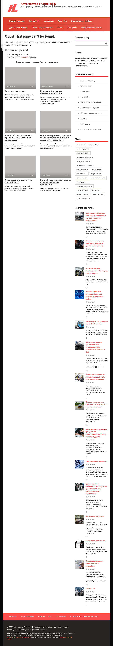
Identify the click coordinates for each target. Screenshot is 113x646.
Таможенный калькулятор (96, 461)
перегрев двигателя (83, 161)
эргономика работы (83, 198)
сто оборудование (82, 182)
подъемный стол (82, 169)
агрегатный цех (93, 145)
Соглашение (61, 616)
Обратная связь (27, 616)
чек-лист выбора (82, 194)
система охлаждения (98, 178)
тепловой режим (82, 190)
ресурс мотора (96, 174)
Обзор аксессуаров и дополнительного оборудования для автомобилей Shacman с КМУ (95, 347)
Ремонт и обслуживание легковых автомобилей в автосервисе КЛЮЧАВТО (95, 377)
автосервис (80, 145)
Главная (12, 616)
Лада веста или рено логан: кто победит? (18, 181)
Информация (90, 224)
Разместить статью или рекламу (84, 616)
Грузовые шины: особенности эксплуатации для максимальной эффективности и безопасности (96, 489)
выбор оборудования (83, 149)
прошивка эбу (96, 169)
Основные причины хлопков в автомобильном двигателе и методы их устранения (55, 137)
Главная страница (16, 21)
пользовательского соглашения (18, 637)
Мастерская (49, 21)
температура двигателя (84, 186)
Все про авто (34, 21)
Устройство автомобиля (91, 28)
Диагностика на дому (18, 28)
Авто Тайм (62, 21)
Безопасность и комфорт (81, 21)
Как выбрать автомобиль (95, 541)
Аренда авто (90, 589)
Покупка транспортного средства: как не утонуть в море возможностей (96, 404)
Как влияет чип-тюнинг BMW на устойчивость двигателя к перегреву (95, 243)
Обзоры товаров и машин (42, 28)
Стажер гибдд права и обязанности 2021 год (51, 92)
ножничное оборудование (85, 157)
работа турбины (81, 174)
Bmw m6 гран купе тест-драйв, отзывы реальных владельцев (55, 182)
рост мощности (81, 178)
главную (24, 57)
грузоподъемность (82, 153)
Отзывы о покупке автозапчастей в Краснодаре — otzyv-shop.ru (97, 270)
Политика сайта (44, 616)
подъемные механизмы (84, 165)
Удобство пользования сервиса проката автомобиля (94, 563)
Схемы (60, 28)
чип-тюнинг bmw (97, 194)
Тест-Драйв (72, 28)
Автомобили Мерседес (95, 516)
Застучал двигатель (15, 91)
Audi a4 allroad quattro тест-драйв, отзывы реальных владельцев (18, 137)
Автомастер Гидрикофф (38, 4)
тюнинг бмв (96, 190)
